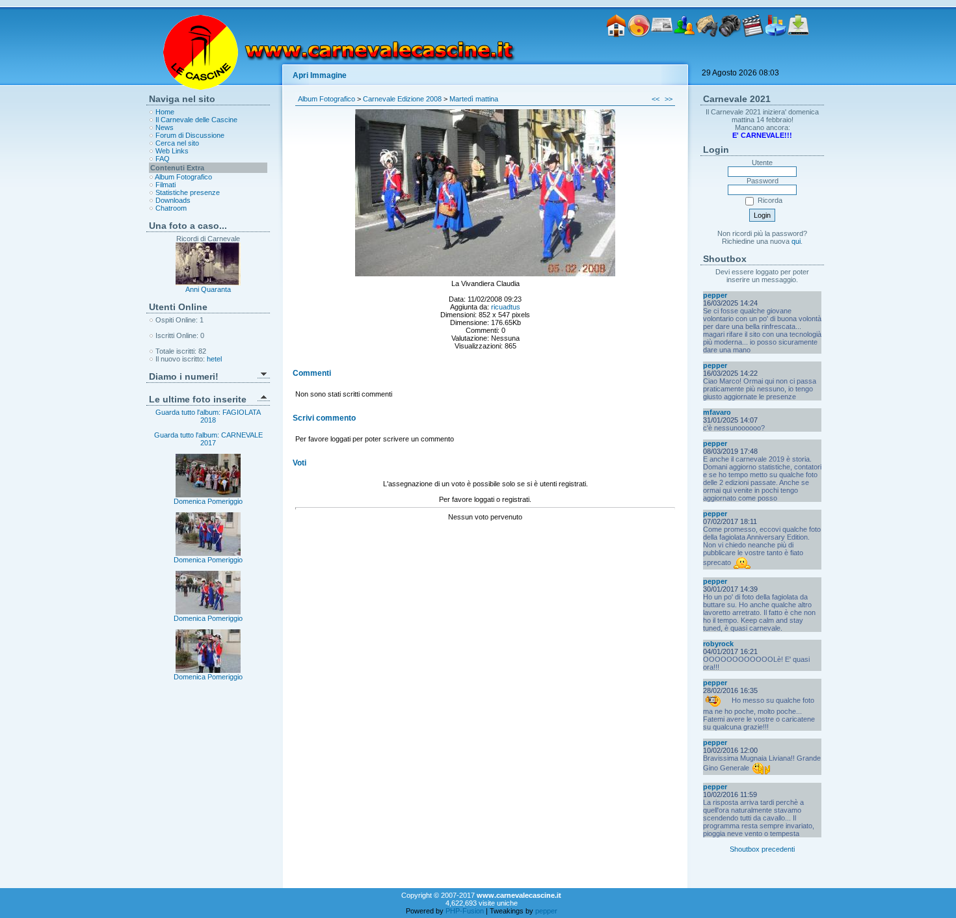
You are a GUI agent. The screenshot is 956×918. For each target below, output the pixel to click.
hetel (214, 359)
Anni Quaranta (208, 289)
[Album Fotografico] (730, 57)
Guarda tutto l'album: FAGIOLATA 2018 (208, 416)
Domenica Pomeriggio (208, 501)
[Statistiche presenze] (775, 57)
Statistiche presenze (187, 192)
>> (668, 99)
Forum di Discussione (189, 135)
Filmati (165, 185)
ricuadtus (505, 307)
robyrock (718, 644)
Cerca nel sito (177, 143)
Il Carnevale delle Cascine (196, 120)
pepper (715, 295)
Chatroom (171, 208)
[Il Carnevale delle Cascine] (639, 57)
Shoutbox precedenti (762, 849)
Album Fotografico (183, 177)
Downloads (173, 200)
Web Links (172, 151)
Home (164, 112)
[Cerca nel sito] (707, 57)
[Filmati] (752, 57)
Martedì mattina (473, 99)
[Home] (616, 57)
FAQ (162, 159)
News (164, 127)
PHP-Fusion (464, 911)
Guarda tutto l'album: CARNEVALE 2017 (208, 439)
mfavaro (717, 412)
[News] (661, 57)
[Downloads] (798, 57)
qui (796, 241)
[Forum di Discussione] (684, 57)
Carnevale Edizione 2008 (402, 99)
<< (655, 99)
